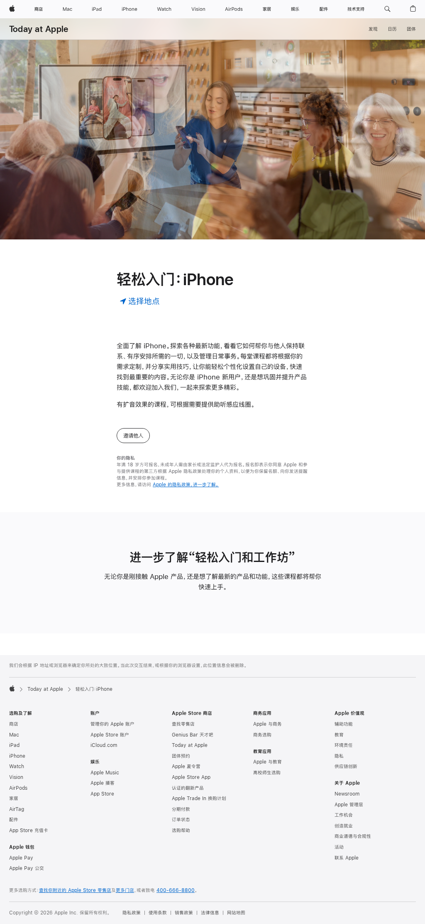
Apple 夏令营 (186, 766)
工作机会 (344, 815)
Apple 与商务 (267, 724)
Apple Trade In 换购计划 (199, 798)
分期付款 (181, 809)
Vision (16, 777)
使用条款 (158, 912)
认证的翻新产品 (188, 788)
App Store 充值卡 (28, 830)
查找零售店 (183, 724)
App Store (102, 793)
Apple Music (104, 772)
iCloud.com (103, 745)
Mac (14, 734)
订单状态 (181, 819)
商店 (13, 724)
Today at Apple (38, 29)
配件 (13, 819)
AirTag (16, 809)
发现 (373, 29)
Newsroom (347, 793)
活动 (339, 847)
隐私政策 (131, 912)
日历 (392, 29)
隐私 (339, 756)
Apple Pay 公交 (26, 868)
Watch (16, 766)
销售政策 (184, 912)
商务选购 (262, 734)
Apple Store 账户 (109, 734)
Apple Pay (21, 857)
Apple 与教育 (267, 761)
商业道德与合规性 (353, 836)
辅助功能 (344, 724)
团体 (411, 29)
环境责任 (344, 745)
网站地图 (236, 912)
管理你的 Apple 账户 (112, 724)
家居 (13, 798)
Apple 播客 (102, 783)
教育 (339, 734)
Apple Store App (191, 777)
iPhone (17, 756)
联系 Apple (347, 857)
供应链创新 (346, 766)
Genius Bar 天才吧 (192, 734)
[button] (387, 9)
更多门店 (125, 890)
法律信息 (210, 912)
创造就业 (344, 825)
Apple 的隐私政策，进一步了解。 (186, 484)
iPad (14, 745)
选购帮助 (181, 830)
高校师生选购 (267, 772)
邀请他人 (133, 436)
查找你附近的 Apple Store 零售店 (75, 890)
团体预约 (181, 756)
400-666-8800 (175, 890)
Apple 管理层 (349, 804)
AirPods (18, 788)
